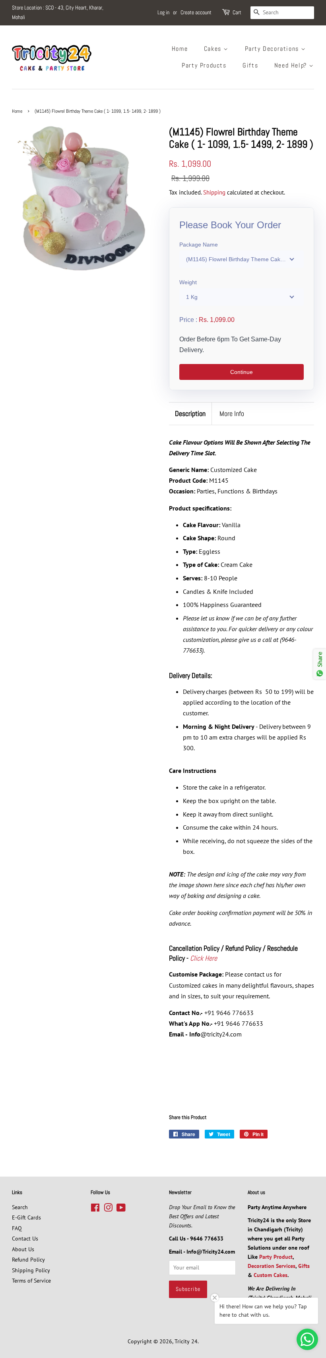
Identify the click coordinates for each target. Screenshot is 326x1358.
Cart (237, 12)
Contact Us (25, 1238)
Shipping (214, 192)
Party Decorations (273, 48)
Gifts (250, 65)
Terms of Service (31, 1280)
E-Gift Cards (26, 1217)
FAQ (17, 1228)
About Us (23, 1249)
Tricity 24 (186, 1341)
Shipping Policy (31, 1270)
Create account (196, 12)
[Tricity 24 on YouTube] (121, 1209)
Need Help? (291, 65)
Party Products (204, 65)
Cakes (214, 48)
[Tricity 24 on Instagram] (108, 1209)
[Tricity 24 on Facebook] (95, 1209)
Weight (188, 282)
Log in (163, 12)
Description (190, 413)
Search (20, 1207)
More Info (231, 413)
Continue (241, 372)
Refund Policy (28, 1259)
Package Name (198, 244)
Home (180, 48)
